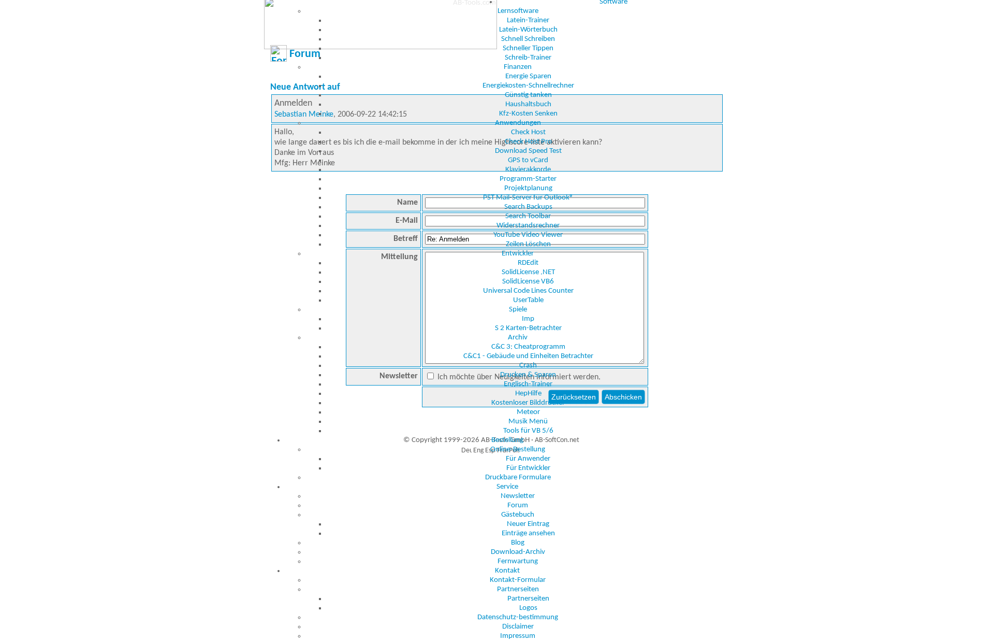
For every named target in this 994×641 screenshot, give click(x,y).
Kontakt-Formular (518, 580)
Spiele (518, 310)
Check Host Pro (528, 142)
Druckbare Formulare (518, 477)
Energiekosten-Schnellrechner (528, 86)
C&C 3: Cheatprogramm (528, 347)
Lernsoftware (518, 11)
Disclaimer (518, 627)
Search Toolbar (528, 216)
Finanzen (518, 67)
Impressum (517, 636)
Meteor (528, 412)
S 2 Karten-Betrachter (528, 328)
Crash (528, 365)
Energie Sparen (528, 76)
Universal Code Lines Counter (528, 291)
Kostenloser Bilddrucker (528, 403)
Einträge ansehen (528, 533)
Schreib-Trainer (528, 58)
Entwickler (518, 254)
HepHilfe (528, 393)
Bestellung (507, 440)
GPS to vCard (528, 160)
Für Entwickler (528, 468)
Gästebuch (517, 515)
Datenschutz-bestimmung (517, 617)
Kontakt (507, 571)
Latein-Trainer (528, 20)
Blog (517, 543)
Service (507, 487)
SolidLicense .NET (528, 272)
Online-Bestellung (517, 449)
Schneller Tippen (528, 48)
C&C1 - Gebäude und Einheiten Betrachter (528, 356)
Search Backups (528, 207)
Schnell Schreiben (528, 39)
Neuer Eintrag (528, 524)
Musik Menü (528, 421)
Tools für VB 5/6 (528, 431)
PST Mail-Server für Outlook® (528, 198)
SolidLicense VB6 (528, 282)
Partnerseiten (518, 589)
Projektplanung (528, 188)
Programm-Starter (528, 179)
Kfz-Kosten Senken (528, 114)
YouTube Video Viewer (528, 235)
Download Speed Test (528, 151)
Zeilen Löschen (528, 244)
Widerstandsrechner (528, 226)
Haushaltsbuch (528, 104)
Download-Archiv (518, 552)
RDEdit (528, 263)
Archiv (518, 337)
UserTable (528, 300)
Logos (528, 608)
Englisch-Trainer (528, 384)
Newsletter (518, 496)
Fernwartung (518, 561)
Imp (528, 319)
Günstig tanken (528, 95)
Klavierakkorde (528, 170)
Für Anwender (528, 459)
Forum (517, 505)
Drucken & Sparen (528, 375)
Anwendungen (518, 123)
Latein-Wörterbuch (528, 30)
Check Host (528, 132)
